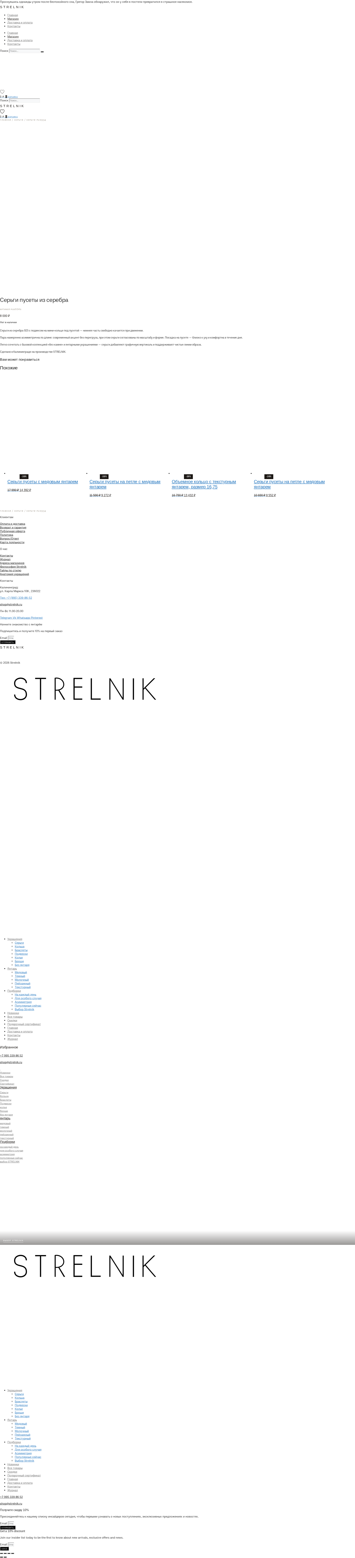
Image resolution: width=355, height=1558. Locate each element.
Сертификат (7, 1083)
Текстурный (23, 987)
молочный (6, 1130)
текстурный (7, 1138)
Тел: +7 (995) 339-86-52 (16, 598)
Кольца (19, 946)
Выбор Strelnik (24, 1009)
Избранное (9, 1047)
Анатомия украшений (14, 574)
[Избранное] (2, 92)
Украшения (14, 939)
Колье (19, 957)
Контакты (13, 26)
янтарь (5, 1118)
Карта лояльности (12, 542)
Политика (6, 535)
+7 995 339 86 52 (11, 1055)
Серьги (19, 943)
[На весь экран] (5, 1553)
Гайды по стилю (10, 570)
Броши (19, 961)
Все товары (15, 1017)
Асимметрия (23, 1002)
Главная (12, 15)
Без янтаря (22, 965)
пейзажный (6, 1134)
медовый (5, 1123)
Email (4, 638)
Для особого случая (28, 998)
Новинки (13, 1013)
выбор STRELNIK (9, 1161)
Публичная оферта (12, 531)
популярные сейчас (11, 1158)
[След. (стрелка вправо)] (5, 1557)
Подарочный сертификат (24, 1024)
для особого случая (11, 1150)
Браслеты (21, 950)
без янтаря (6, 1114)
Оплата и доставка (12, 524)
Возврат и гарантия (13, 527)
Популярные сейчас (28, 1006)
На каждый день (25, 994)
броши (4, 1111)
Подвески (21, 954)
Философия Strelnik (13, 567)
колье (3, 1107)
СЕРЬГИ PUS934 (36, 119)
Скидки (12, 1020)
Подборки (14, 991)
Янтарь (12, 969)
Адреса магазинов (12, 563)
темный (4, 1127)
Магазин (13, 19)
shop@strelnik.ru (11, 604)
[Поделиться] (8, 1553)
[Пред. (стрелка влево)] (1, 1557)
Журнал (5, 559)
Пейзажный (22, 983)
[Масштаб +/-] (1, 1553)
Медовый (21, 972)
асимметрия (7, 1154)
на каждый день (9, 1146)
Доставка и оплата (20, 22)
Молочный (22, 980)
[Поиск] (42, 51)
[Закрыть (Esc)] (12, 1553)
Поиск (4, 51)
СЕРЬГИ (18, 119)
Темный (20, 976)
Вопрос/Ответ (9, 538)
